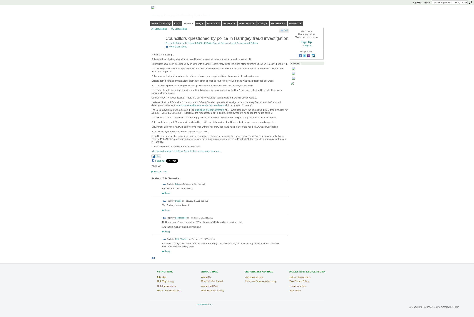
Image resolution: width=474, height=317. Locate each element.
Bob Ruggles (181, 218)
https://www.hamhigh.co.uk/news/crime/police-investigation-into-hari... (186, 151)
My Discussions (179, 29)
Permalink (164, 184)
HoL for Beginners (166, 286)
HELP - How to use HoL (169, 290)
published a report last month (209, 110)
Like (158, 156)
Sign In (426, 2)
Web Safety (295, 290)
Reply (166, 193)
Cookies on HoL (297, 286)
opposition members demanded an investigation (201, 105)
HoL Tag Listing (165, 281)
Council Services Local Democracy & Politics (235, 43)
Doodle (178, 201)
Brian (178, 43)
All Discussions (159, 29)
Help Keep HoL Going (212, 290)
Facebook (160, 161)
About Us (206, 276)
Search (470, 2)
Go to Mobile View (204, 305)
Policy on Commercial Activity (260, 281)
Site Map (161, 276)
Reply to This (159, 171)
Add (286, 30)
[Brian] (157, 46)
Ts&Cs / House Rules (300, 276)
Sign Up (417, 2)
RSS (153, 258)
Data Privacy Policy (299, 281)
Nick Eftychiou (181, 239)
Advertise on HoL (254, 276)
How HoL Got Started (212, 281)
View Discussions (178, 46)
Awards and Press (209, 286)
